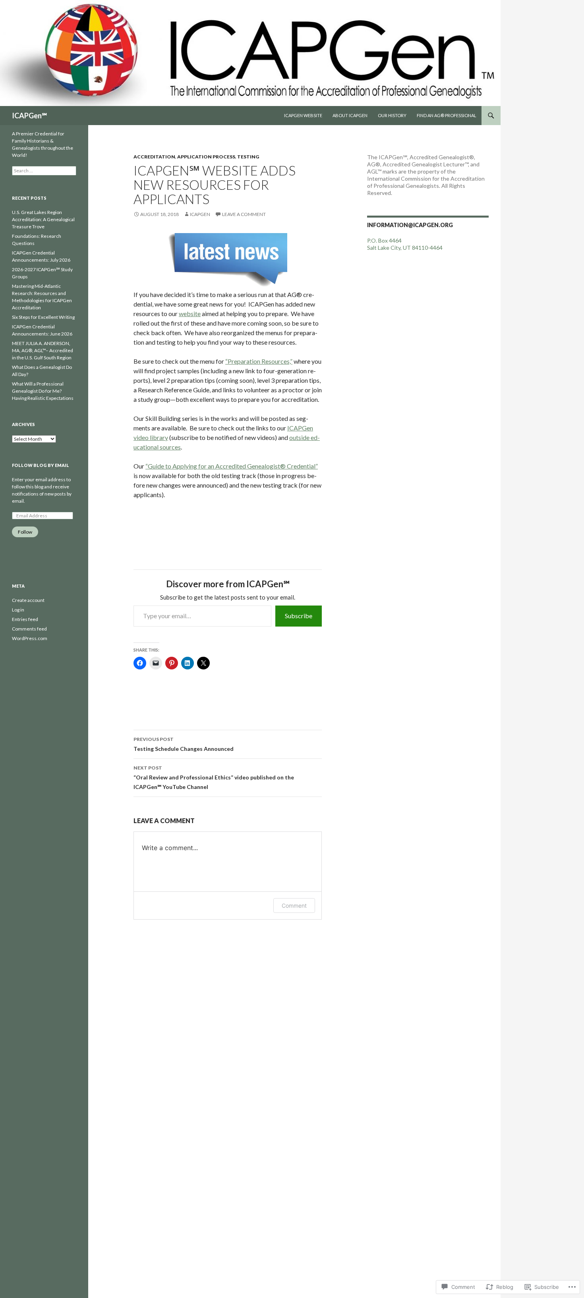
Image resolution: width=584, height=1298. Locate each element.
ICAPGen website (303, 115)
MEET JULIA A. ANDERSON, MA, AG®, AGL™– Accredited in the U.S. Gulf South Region (42, 350)
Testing (248, 157)
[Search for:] (44, 171)
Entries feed (25, 619)
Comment (294, 905)
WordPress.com (29, 638)
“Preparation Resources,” (258, 361)
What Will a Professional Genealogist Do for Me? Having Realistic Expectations (42, 391)
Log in (18, 610)
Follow (25, 532)
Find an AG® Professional (446, 115)
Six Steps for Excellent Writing (43, 317)
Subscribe (298, 615)
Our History (392, 115)
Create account (28, 600)
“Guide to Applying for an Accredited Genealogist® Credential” (231, 466)
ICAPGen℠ (29, 115)
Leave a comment (244, 214)
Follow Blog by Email (40, 465)
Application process (206, 157)
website (190, 313)
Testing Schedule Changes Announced (183, 744)
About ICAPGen (350, 115)
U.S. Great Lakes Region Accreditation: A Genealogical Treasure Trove (43, 219)
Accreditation (154, 157)
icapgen (200, 214)
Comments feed (29, 629)
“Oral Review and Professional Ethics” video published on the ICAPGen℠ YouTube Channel (213, 777)
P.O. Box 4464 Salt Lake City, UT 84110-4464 (405, 244)
